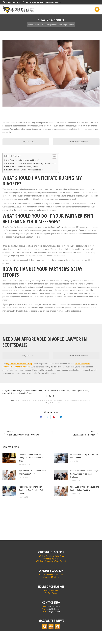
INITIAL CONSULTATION (78, 142)
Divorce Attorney (37, 390)
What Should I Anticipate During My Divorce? (22, 160)
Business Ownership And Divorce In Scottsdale (84, 456)
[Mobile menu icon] (97, 9)
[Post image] (9, 458)
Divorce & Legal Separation (20, 390)
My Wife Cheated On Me (23, 400)
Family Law (70, 390)
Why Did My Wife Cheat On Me (51, 403)
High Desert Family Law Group (19, 363)
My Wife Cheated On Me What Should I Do (78, 400)
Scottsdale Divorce (25, 393)
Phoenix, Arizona (22, 366)
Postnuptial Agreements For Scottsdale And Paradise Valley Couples (32, 490)
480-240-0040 (54, 606)
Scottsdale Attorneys (10, 393)
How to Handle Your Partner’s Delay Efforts (22, 166)
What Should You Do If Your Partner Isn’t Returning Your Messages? (31, 163)
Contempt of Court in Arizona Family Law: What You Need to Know (31, 457)
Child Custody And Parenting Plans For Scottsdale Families (84, 488)
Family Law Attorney (81, 390)
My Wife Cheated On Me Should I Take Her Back (47, 400)
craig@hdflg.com (53, 609)
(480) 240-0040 (27, 142)
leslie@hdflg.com (53, 611)
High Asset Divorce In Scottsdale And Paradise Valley (32, 472)
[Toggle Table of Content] (53, 156)
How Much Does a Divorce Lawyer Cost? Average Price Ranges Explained (84, 473)
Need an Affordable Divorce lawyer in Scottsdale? (24, 170)
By (50, 396)
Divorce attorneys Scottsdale (54, 390)
